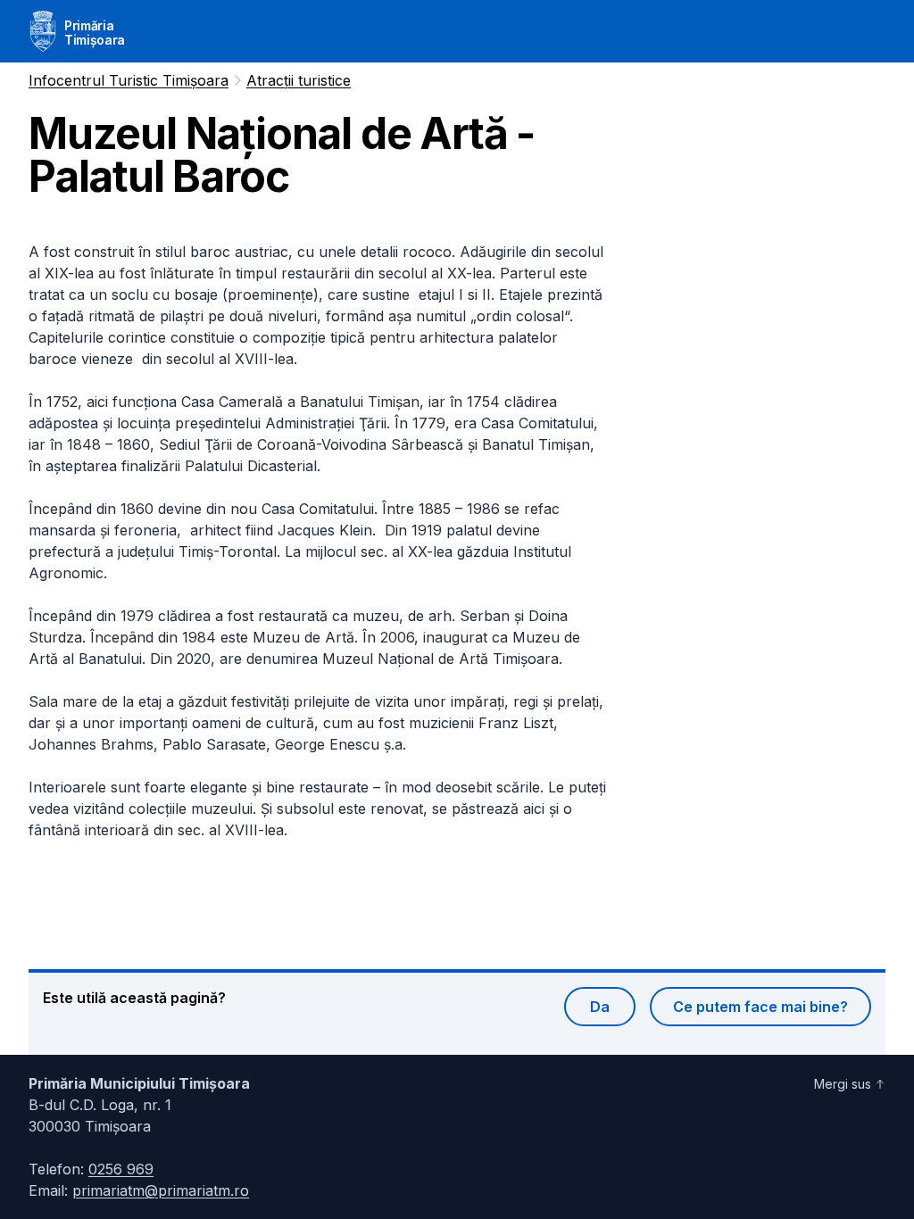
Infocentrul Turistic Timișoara (128, 80)
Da (600, 1007)
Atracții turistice (298, 80)
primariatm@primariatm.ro (160, 1190)
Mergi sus (842, 1083)
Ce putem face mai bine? (760, 1007)
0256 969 (121, 1169)
